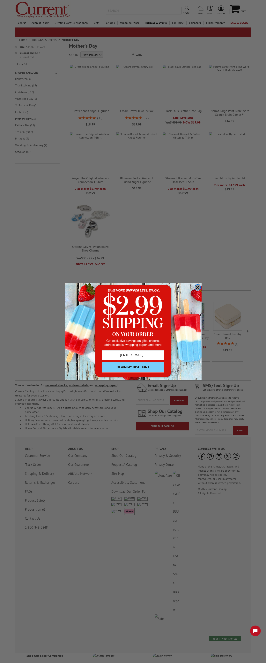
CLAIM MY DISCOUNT (133, 367)
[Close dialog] (198, 287)
